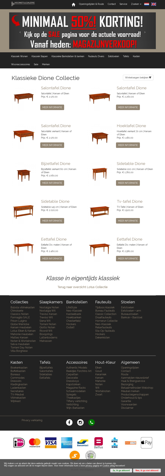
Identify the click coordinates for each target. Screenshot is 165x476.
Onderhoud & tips (131, 397)
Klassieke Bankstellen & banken (68, 56)
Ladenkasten (18, 387)
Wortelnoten (102, 391)
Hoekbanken (73, 317)
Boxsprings (46, 334)
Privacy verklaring (32, 420)
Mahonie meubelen (21, 334)
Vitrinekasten (18, 397)
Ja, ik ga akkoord (121, 470)
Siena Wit (45, 320)
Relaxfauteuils (103, 327)
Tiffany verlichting (76, 401)
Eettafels (44, 377)
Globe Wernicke (19, 324)
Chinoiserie (16, 310)
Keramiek (100, 374)
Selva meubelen (20, 344)
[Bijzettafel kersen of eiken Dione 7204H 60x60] (24, 174)
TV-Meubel (17, 394)
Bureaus (15, 374)
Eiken (98, 367)
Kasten (136, 56)
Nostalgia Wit (47, 310)
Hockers (71, 324)
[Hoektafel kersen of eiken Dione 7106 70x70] (99, 136)
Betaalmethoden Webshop (137, 387)
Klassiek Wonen (19, 56)
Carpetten (72, 374)
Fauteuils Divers (96, 56)
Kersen (99, 377)
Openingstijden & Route (91, 4)
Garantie (126, 401)
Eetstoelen (113, 56)
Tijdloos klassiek (105, 307)
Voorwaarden (129, 404)
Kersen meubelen (20, 327)
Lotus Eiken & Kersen (23, 330)
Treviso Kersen (48, 314)
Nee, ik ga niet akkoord (147, 470)
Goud (98, 371)
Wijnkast (15, 401)
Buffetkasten (17, 371)
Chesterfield (73, 320)
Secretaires (17, 391)
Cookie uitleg (109, 466)
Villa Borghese (19, 350)
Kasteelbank (73, 314)
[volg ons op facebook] (71, 423)
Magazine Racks (76, 387)
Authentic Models (76, 367)
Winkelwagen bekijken (137, 77)
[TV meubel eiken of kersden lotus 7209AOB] (99, 211)
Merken (46, 64)
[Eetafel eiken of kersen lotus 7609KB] (24, 249)
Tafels (126, 56)
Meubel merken (130, 391)
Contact (112, 4)
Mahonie (100, 381)
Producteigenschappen (135, 394)
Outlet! (70, 327)
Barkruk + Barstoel (131, 317)
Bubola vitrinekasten (22, 307)
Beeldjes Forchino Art (79, 371)
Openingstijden (130, 367)
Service (123, 4)
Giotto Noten (47, 327)
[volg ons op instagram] (82, 423)
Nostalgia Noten (49, 307)
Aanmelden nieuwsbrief (135, 377)
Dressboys (72, 381)
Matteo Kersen (19, 337)
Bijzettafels (46, 367)
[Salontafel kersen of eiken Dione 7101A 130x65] (24, 98)
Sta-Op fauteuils (105, 330)
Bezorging (127, 384)
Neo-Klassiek (74, 310)
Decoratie (72, 377)
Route (124, 374)
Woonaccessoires (20, 64)
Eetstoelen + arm (131, 310)
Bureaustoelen (129, 314)
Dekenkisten (102, 337)
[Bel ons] (93, 423)
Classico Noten (19, 314)
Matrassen (45, 340)
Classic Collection (105, 314)
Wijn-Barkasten (75, 407)
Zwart (98, 394)
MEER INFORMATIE (52, 107)
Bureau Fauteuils (105, 310)
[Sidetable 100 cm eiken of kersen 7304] (99, 174)
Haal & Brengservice (133, 381)
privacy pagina (92, 466)
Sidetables (45, 374)
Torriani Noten (47, 324)
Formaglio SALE (20, 317)
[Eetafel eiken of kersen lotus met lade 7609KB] (99, 249)
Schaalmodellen (76, 391)
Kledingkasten (18, 384)
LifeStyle (71, 307)
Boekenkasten (18, 367)
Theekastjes (73, 397)
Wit (97, 387)
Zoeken (135, 4)
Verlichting (72, 404)
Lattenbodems (48, 337)
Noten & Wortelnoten (23, 340)
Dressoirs (15, 381)
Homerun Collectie (106, 320)
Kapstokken (73, 384)
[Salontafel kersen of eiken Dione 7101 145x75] (99, 98)
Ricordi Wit (45, 330)
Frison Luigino (18, 320)
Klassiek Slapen (40, 56)
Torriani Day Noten (21, 347)
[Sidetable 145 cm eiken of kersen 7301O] (24, 211)
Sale (36, 64)
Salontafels (46, 371)
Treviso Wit (46, 317)
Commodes (17, 377)
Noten (99, 384)
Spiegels (71, 394)
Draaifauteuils (103, 317)
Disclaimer (127, 407)
